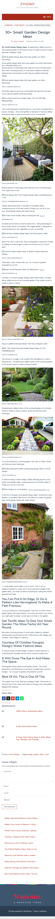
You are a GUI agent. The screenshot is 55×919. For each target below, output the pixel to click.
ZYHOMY (27, 4)
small (47, 754)
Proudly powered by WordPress (20, 911)
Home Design (14, 754)
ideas (42, 754)
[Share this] (4, 698)
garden (36, 754)
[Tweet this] (8, 698)
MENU (49, 17)
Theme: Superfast (40, 911)
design (30, 754)
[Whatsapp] (22, 698)
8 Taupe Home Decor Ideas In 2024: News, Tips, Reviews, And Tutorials (33, 738)
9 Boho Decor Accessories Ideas (29, 711)
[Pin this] (13, 698)
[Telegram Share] (17, 698)
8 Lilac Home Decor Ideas (26, 726)
